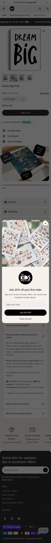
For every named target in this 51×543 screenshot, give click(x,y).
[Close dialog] (46, 223)
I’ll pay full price (25, 319)
